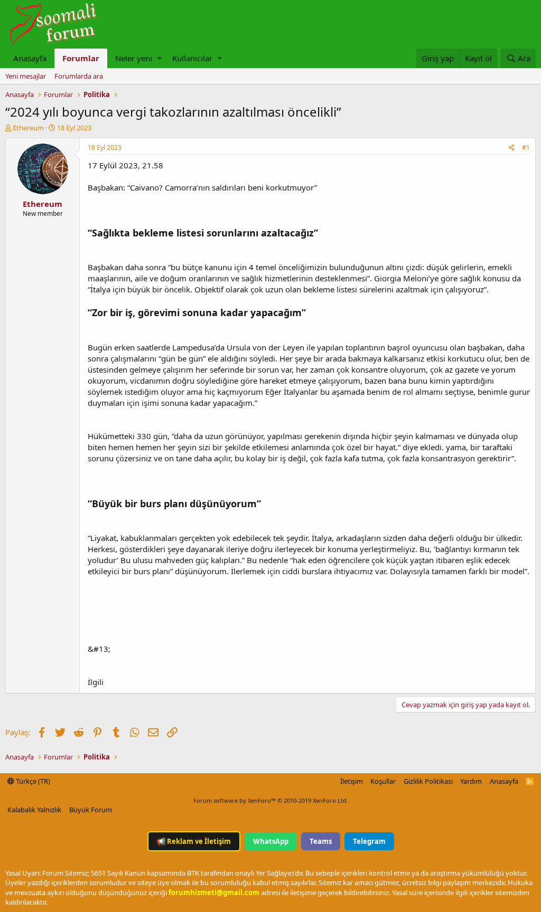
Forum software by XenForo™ (270, 800)
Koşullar (383, 781)
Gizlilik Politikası (428, 781)
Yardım (471, 781)
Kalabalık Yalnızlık (34, 809)
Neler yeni (133, 58)
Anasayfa (29, 58)
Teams (321, 841)
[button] (159, 58)
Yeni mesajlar (25, 76)
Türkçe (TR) (32, 781)
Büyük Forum (90, 809)
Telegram (369, 841)
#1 (526, 147)
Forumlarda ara (78, 76)
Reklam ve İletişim (194, 841)
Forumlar (80, 58)
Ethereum (28, 127)
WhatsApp (270, 841)
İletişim (351, 781)
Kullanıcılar (192, 58)
